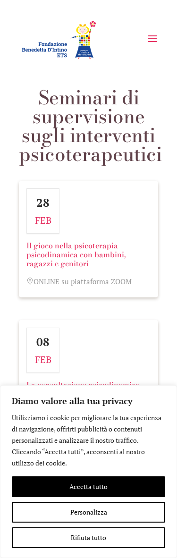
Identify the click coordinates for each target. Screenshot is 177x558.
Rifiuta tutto (88, 537)
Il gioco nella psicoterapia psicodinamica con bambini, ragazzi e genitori (76, 254)
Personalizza (88, 511)
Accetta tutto (88, 486)
